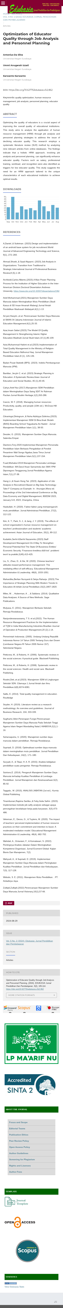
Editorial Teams (17, 1128)
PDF (9, 903)
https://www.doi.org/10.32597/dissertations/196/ (36, 291)
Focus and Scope (18, 1122)
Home (6, 14)
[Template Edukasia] (17, 1205)
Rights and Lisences (20, 1165)
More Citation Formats (21, 995)
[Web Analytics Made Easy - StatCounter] (11, 1283)
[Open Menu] (3, 3)
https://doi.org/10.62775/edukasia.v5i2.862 (31, 90)
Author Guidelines (18, 1153)
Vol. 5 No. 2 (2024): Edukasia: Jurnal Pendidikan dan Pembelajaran (29, 18)
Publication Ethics (18, 1134)
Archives (17, 14)
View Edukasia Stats (14, 1287)
